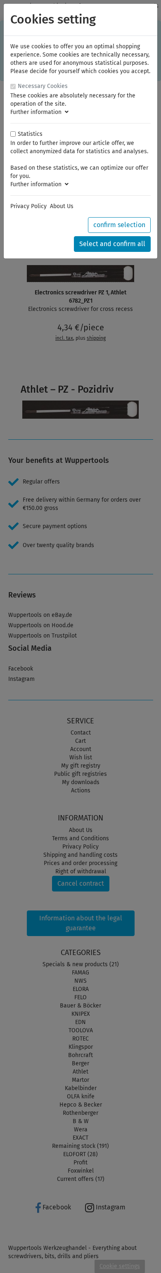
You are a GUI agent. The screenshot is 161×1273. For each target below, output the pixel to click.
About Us (61, 206)
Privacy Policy (28, 206)
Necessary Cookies (43, 86)
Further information (37, 112)
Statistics (30, 133)
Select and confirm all (112, 244)
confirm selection (119, 225)
